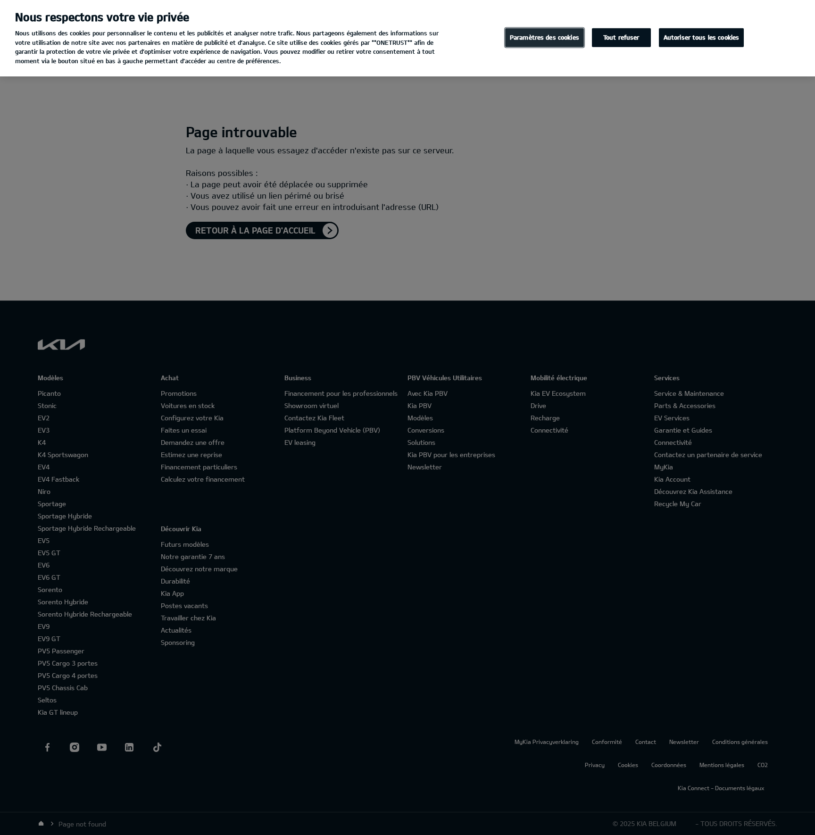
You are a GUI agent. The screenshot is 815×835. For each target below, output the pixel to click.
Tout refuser (621, 37)
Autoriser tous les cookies (701, 37)
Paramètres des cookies (544, 37)
